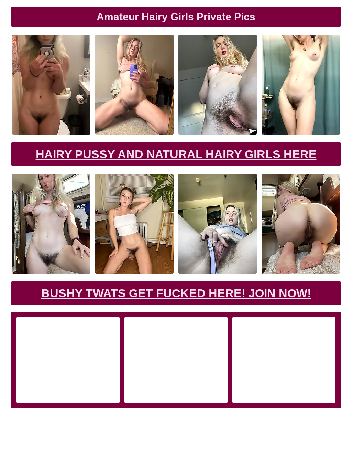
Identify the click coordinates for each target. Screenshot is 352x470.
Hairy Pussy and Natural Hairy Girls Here (176, 154)
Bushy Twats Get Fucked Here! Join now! (176, 293)
